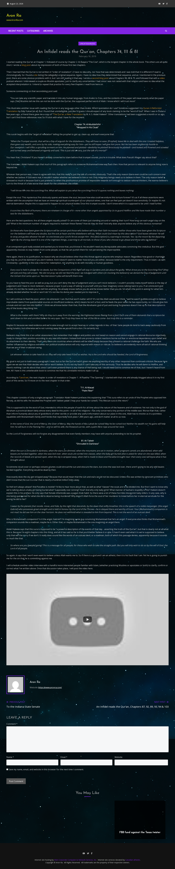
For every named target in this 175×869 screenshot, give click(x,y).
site (35, 75)
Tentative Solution (32, 832)
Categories (33, 30)
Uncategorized (87, 43)
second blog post (100, 78)
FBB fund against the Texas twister (139, 832)
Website (118, 757)
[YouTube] (159, 3)
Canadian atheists (132, 860)
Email (63, 757)
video (162, 78)
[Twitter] (163, 3)
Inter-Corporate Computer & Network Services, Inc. (75, 860)
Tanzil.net (23, 377)
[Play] (87, 619)
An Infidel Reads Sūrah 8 (86, 832)
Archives (48, 30)
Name (10, 757)
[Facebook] (167, 3)
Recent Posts (15, 30)
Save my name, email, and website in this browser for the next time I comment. (46, 769)
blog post (26, 65)
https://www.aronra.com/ (50, 687)
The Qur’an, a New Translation (68, 114)
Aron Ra (13, 16)
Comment (11, 723)
